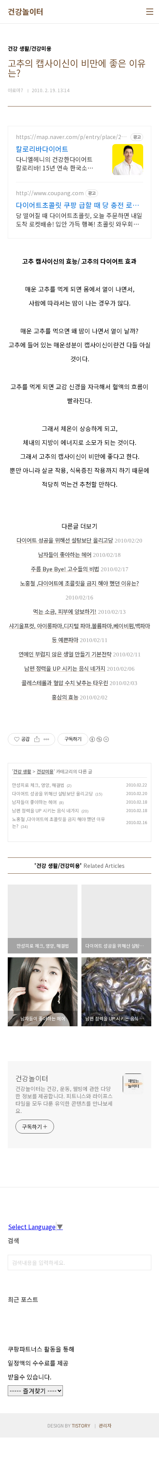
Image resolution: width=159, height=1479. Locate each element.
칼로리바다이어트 (42, 148)
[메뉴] (149, 11)
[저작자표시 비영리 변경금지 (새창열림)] (98, 739)
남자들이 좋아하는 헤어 (34, 802)
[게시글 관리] (46, 739)
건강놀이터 (26, 11)
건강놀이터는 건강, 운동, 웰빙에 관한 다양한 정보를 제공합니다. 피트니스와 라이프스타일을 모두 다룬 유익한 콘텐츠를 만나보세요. (64, 1100)
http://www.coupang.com (50, 193)
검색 (143, 1262)
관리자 (105, 1425)
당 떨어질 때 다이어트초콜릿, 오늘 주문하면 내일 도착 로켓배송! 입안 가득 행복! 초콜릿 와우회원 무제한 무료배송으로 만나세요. (79, 219)
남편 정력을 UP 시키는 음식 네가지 (45, 810)
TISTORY (81, 1425)
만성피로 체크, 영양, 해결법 (38, 785)
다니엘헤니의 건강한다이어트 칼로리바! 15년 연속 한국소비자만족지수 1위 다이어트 (54, 163)
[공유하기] (37, 739)
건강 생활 (22, 771)
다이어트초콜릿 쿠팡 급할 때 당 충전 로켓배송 (77, 205)
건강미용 (45, 771)
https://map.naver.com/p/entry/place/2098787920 (71, 137)
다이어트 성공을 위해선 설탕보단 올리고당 (52, 793)
